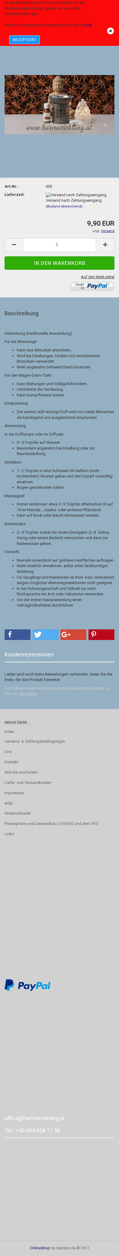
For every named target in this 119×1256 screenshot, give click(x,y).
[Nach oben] (102, 1246)
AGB (9, 803)
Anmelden (28, 693)
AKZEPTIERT (25, 40)
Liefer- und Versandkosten (28, 782)
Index (9, 731)
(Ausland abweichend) (64, 206)
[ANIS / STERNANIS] (59, 98)
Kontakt (11, 762)
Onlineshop (40, 1248)
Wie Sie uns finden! (21, 772)
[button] (18, 634)
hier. (89, 25)
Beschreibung (21, 313)
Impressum (14, 793)
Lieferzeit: (15, 194)
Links (9, 834)
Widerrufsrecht (18, 813)
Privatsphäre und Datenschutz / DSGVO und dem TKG (51, 823)
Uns (8, 751)
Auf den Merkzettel (97, 277)
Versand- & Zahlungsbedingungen (35, 741)
